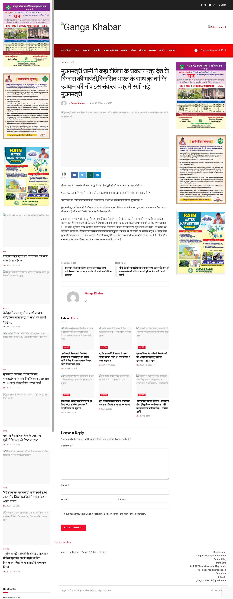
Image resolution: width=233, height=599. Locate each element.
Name (65, 485)
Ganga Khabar (78, 103)
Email (65, 499)
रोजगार (142, 50)
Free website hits (62, 542)
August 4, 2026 (69, 412)
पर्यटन (162, 50)
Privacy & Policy (89, 552)
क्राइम (124, 50)
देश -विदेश (66, 50)
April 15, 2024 (96, 103)
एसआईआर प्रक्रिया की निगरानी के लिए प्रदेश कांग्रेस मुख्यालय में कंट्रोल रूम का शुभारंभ (76, 405)
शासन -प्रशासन (111, 50)
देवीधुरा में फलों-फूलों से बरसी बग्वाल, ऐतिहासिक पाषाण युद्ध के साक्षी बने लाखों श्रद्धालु (24, 317)
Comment (67, 445)
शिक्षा (133, 50)
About (64, 552)
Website (122, 499)
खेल (4, 251)
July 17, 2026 (144, 416)
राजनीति (6, 549)
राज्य (5, 488)
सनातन (172, 50)
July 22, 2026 (106, 409)
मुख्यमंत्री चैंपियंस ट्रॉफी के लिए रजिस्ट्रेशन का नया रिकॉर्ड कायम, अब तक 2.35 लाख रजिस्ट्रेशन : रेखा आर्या (26, 378)
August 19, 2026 (107, 365)
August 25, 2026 (69, 368)
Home (63, 62)
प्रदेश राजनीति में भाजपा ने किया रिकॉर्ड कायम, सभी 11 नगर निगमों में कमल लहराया (114, 357)
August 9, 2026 (145, 365)
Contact (103, 552)
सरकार (6, 308)
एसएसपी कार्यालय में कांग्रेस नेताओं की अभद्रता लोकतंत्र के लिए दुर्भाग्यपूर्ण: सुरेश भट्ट (151, 357)
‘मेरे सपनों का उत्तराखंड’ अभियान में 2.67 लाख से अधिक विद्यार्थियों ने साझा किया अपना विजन (25, 497)
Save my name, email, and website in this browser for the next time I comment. (105, 514)
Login (223, 5)
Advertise (74, 552)
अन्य (5, 431)
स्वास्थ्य (152, 50)
